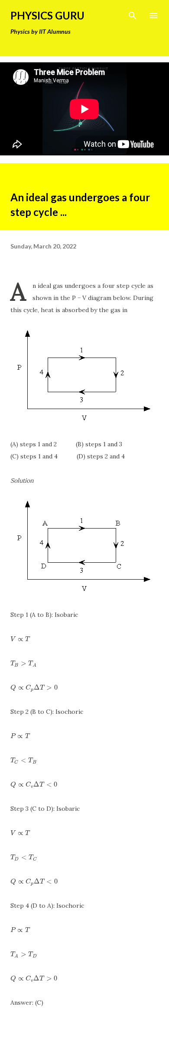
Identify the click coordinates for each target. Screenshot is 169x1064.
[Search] (132, 15)
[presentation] (20, 639)
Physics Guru (47, 15)
